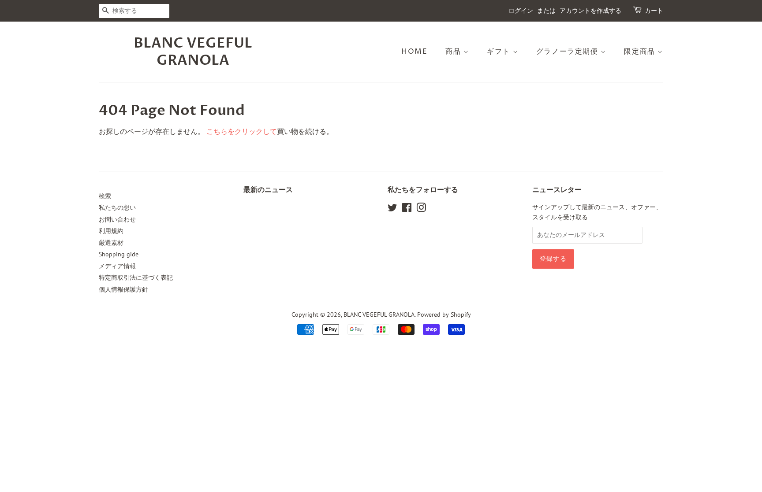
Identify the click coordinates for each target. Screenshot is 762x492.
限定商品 (640, 51)
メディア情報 (117, 266)
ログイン (520, 11)
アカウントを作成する (590, 11)
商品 (454, 51)
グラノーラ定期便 (568, 51)
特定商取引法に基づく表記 (136, 277)
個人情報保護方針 (123, 289)
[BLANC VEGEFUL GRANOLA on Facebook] (407, 209)
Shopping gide (118, 254)
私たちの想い (117, 207)
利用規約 (111, 231)
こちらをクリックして (241, 131)
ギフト (499, 51)
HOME (414, 51)
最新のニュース (268, 190)
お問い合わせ (117, 219)
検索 (105, 196)
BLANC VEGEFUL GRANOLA (193, 52)
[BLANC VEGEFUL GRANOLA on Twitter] (392, 209)
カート (654, 11)
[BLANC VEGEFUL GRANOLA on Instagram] (421, 209)
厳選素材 (111, 243)
